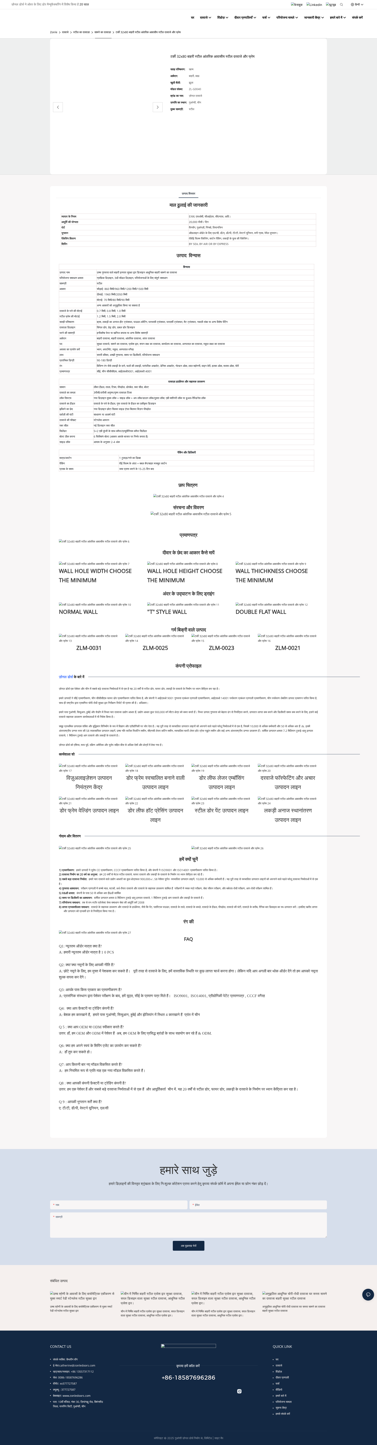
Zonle (53, 32)
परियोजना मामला (284, 1402)
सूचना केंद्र (281, 1407)
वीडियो (279, 1389)
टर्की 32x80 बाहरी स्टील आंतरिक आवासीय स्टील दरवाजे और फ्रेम (148, 32)
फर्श (277, 1383)
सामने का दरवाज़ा (102, 32)
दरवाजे (65, 32)
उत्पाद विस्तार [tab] (188, 193)
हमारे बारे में (281, 1396)
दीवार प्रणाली (282, 1377)
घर (277, 1359)
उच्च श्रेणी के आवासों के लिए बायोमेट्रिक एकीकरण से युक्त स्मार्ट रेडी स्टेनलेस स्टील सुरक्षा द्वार (81, 1309)
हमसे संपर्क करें (283, 1414)
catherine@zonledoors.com (77, 1365)
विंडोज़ (279, 1371)
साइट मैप (218, 1438)
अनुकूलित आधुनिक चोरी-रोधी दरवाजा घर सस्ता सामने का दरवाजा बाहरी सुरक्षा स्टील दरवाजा (293, 1309)
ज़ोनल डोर (66, 676)
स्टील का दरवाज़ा (81, 32)
